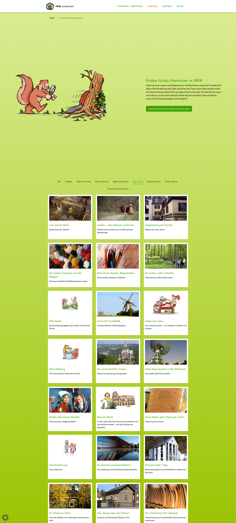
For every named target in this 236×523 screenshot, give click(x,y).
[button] (5, 517)
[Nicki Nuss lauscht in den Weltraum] (166, 361)
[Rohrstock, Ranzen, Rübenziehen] (118, 265)
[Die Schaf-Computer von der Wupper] (70, 265)
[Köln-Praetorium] (70, 457)
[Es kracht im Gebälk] (118, 313)
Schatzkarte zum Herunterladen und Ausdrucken (169, 109)
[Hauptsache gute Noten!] (166, 217)
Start (52, 17)
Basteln (167, 6)
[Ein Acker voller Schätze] (166, 265)
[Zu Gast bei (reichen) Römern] (118, 457)
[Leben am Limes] (166, 313)
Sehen (180, 6)
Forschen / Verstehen (130, 6)
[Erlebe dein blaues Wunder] (70, 409)
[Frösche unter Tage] (166, 457)
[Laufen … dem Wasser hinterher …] (118, 217)
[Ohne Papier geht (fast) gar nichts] (166, 409)
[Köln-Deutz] (70, 313)
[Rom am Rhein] (118, 409)
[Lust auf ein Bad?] (70, 217)
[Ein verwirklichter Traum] (118, 361)
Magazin (153, 6)
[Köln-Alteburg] (70, 361)
